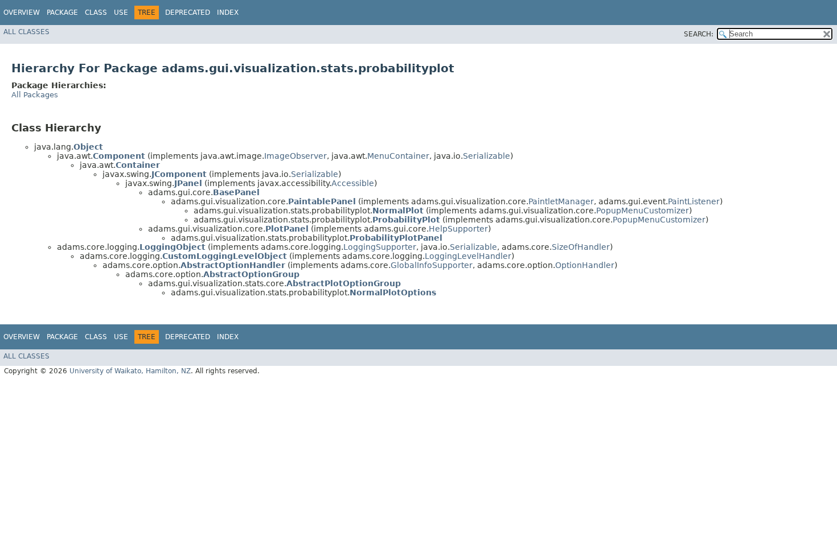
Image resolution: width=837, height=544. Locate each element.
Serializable (486, 155)
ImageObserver (295, 155)
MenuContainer (398, 155)
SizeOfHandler (581, 247)
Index (228, 13)
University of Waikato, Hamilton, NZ (130, 371)
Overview (21, 13)
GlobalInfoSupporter (432, 265)
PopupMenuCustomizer (642, 210)
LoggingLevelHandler (468, 256)
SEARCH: (698, 34)
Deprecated (187, 13)
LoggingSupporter (379, 247)
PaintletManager (561, 201)
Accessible (352, 183)
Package (62, 13)
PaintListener (694, 201)
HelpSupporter (458, 228)
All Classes (26, 32)
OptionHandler (584, 265)
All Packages (34, 94)
